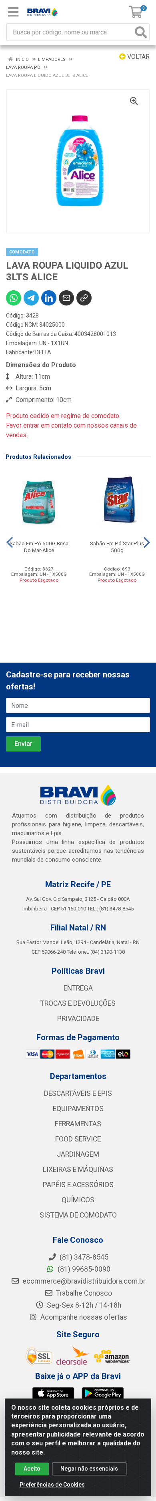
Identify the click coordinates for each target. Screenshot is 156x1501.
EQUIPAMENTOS (78, 1109)
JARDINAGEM (78, 1154)
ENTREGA (78, 988)
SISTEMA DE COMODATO (78, 1215)
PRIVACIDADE (78, 1019)
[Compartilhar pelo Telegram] (31, 297)
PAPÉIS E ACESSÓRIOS (78, 1185)
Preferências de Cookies (52, 1484)
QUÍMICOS (78, 1200)
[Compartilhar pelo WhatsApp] (13, 297)
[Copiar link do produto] (84, 297)
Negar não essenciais (89, 1468)
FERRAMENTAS (78, 1124)
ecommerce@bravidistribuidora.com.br (83, 1281)
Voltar (138, 56)
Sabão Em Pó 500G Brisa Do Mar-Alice (39, 546)
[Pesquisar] (140, 32)
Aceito (32, 1468)
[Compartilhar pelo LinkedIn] (48, 297)
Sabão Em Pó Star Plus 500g (117, 546)
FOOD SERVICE (78, 1139)
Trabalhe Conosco (83, 1293)
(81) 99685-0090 (83, 1269)
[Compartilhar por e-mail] (66, 297)
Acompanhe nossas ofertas (83, 1317)
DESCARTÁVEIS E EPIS (78, 1093)
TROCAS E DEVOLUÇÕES (78, 1003)
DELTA (43, 352)
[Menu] (13, 12)
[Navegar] (10, 542)
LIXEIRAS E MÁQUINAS (78, 1169)
